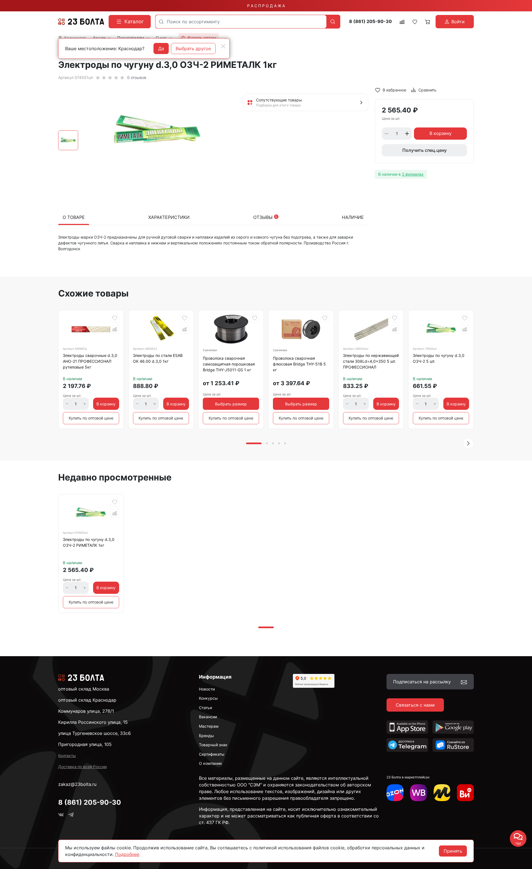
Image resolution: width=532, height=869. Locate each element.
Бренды (206, 735)
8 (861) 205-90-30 (370, 21)
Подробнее (127, 854)
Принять (453, 851)
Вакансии (208, 716)
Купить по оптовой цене (91, 418)
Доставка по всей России (82, 766)
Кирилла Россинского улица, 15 (93, 722)
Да (161, 48)
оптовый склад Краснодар (87, 700)
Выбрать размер (231, 404)
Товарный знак (213, 744)
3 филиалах (413, 174)
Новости (207, 689)
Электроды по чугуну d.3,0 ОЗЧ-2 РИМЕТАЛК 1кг (88, 542)
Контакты (67, 755)
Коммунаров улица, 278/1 (86, 711)
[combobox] (240, 21)
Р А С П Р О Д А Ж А (266, 5)
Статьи (205, 707)
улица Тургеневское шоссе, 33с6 (94, 733)
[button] (468, 443)
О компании (210, 763)
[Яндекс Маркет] (442, 792)
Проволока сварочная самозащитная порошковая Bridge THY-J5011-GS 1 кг (229, 364)
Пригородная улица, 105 (85, 744)
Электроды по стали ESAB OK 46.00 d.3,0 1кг (158, 358)
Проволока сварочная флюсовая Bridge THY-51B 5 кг (299, 364)
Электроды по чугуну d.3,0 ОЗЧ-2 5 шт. (438, 358)
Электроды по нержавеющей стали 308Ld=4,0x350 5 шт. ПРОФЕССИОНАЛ (371, 361)
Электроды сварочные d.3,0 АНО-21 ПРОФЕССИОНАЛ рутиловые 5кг (90, 361)
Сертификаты (211, 754)
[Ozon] (395, 792)
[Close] (223, 46)
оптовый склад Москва (83, 689)
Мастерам (209, 726)
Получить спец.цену (424, 150)
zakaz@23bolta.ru (77, 784)
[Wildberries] (418, 792)
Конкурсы (208, 698)
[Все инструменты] (465, 792)
